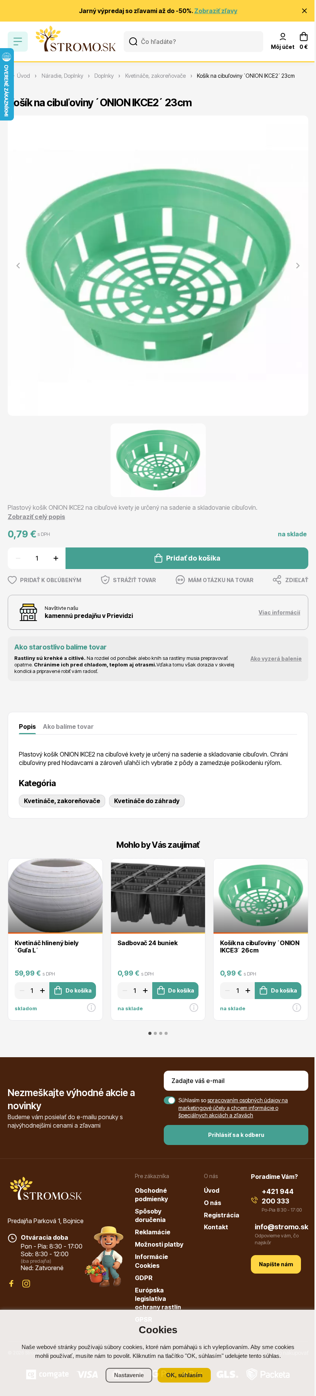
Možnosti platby (159, 1244)
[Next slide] (297, 265)
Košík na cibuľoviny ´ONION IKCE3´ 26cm (259, 946)
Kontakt (216, 1227)
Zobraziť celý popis (36, 517)
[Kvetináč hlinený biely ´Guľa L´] (55, 895)
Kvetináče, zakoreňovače (62, 801)
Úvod (211, 1190)
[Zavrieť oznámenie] (304, 11)
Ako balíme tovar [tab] (68, 726)
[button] (158, 460)
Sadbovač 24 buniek (148, 943)
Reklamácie (152, 1232)
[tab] (149, 1033)
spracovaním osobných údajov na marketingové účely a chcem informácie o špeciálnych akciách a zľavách (233, 1107)
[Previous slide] (18, 265)
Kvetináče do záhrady (147, 801)
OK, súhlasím (184, 1375)
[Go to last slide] (6, 938)
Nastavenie (129, 1375)
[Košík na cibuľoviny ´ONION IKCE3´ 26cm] (260, 895)
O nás (212, 1203)
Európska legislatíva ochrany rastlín (158, 1298)
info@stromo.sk (281, 1227)
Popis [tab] (27, 726)
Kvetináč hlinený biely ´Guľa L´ (46, 946)
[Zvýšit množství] (57, 558)
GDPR (144, 1278)
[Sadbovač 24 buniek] (158, 895)
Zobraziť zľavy (215, 11)
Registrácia (221, 1215)
